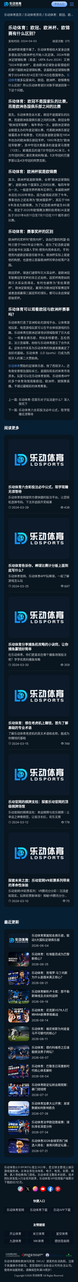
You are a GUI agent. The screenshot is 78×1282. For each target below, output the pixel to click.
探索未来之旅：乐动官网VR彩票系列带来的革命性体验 (39, 882)
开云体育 (15, 1233)
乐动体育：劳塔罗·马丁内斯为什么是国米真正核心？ (49, 975)
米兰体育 (39, 1233)
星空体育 (62, 1233)
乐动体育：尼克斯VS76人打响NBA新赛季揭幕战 (50, 1012)
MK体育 (38, 1241)
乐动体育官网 (15, 1209)
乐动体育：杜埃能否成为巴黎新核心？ (50, 956)
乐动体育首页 (13, 14)
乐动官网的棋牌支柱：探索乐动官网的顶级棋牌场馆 (38, 804)
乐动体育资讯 (33, 14)
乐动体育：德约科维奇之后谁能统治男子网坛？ (50, 1049)
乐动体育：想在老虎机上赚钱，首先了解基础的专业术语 (38, 725)
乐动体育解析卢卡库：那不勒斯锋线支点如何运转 (50, 993)
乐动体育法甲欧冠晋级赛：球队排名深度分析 (50, 1124)
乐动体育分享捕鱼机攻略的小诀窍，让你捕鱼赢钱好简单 (38, 646)
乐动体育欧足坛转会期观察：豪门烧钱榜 (50, 1087)
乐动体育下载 (38, 1209)
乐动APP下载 (62, 1209)
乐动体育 (14, 365)
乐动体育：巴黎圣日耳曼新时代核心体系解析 (50, 1068)
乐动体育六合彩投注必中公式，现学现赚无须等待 (44, 412)
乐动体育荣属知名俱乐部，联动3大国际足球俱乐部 (50, 937)
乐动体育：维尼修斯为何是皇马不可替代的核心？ (50, 1031)
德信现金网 (62, 1241)
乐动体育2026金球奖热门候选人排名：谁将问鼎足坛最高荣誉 (50, 1143)
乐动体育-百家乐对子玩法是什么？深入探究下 (44, 401)
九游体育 (15, 1241)
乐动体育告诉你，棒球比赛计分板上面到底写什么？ (38, 567)
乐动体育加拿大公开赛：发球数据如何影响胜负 (50, 1105)
